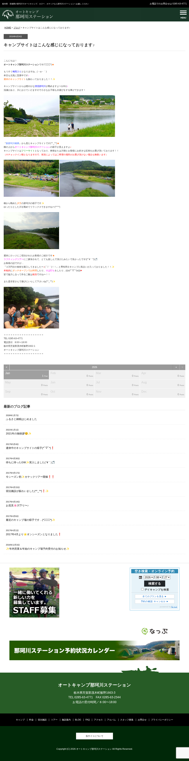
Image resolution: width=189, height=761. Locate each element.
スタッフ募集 (126, 719)
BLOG (78, 719)
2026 (94, 367)
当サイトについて (94, 736)
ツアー (54, 719)
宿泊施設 (42, 719)
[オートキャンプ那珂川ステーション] (27, 18)
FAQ (87, 719)
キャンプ (20, 719)
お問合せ (142, 719)
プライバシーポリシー (162, 719)
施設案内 (66, 719)
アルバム (111, 719)
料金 (31, 719)
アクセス (98, 719)
